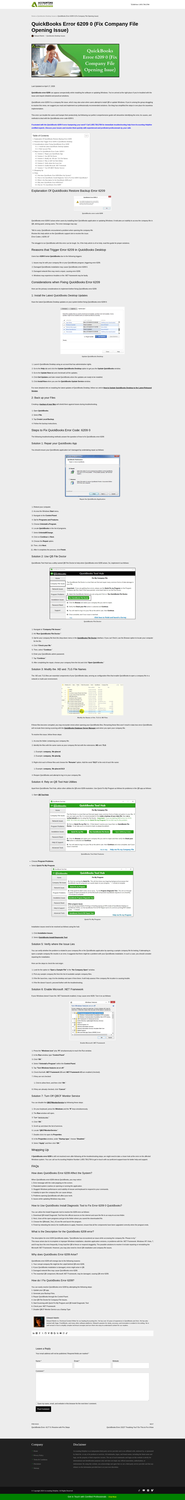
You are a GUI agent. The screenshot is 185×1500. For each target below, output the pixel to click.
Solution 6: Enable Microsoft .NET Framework (52, 165)
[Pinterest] (52, 1333)
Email (77, 1361)
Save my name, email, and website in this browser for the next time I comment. (67, 1403)
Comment (40, 1371)
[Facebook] (40, 1333)
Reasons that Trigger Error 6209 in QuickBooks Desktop (53, 141)
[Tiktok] (67, 1333)
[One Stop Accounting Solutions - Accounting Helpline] (42, 4)
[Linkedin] (34, 1333)
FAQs (36, 173)
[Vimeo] (49, 1333)
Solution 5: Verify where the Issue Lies (50, 163)
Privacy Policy (38, 1455)
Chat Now (112, 1497)
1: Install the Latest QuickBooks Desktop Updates (53, 146)
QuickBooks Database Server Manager (80, 728)
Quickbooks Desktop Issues (46, 16)
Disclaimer (37, 1464)
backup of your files (48, 404)
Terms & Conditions (40, 1460)
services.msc (43, 1117)
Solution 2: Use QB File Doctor (47, 156)
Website (116, 1361)
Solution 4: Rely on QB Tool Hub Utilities (50, 161)
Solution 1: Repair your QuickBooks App (50, 154)
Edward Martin (39, 36)
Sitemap (36, 1468)
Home (33, 16)
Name (38, 1361)
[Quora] (58, 1333)
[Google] (55, 1333)
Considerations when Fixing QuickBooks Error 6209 (51, 144)
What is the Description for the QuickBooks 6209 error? (55, 180)
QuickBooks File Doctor (87, 638)
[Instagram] (64, 1333)
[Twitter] (43, 1333)
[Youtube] (61, 1333)
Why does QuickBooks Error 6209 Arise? (50, 182)
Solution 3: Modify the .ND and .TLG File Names (53, 158)
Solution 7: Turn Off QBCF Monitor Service (51, 168)
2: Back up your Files (44, 149)
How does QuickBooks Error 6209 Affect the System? (54, 175)
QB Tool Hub (43, 795)
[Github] (46, 1333)
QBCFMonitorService (55, 1102)
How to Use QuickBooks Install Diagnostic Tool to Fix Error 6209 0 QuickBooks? (63, 178)
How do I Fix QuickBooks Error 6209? (49, 185)
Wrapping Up (38, 170)
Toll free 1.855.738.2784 (140, 4)
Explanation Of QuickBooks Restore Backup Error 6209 (53, 139)
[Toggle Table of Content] (85, 136)
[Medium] (37, 1333)
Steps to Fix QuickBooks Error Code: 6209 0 (49, 151)
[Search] (151, 4)
